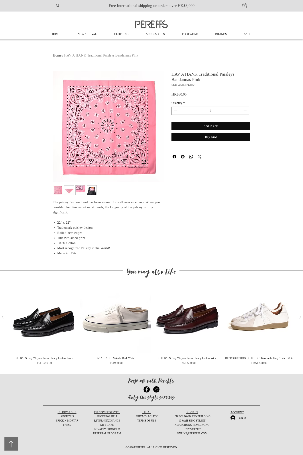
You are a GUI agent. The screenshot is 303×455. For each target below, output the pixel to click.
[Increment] (245, 111)
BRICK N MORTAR (67, 420)
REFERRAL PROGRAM (107, 433)
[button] (244, 5)
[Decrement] (175, 111)
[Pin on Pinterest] (182, 156)
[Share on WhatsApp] (191, 156)
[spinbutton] (210, 111)
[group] (151, 326)
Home (57, 55)
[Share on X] (199, 156)
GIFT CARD (107, 424)
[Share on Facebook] (174, 156)
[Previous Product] (2, 317)
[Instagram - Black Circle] (156, 389)
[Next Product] (300, 317)
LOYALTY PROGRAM (107, 429)
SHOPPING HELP (107, 416)
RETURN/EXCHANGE (107, 420)
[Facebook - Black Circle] (147, 389)
